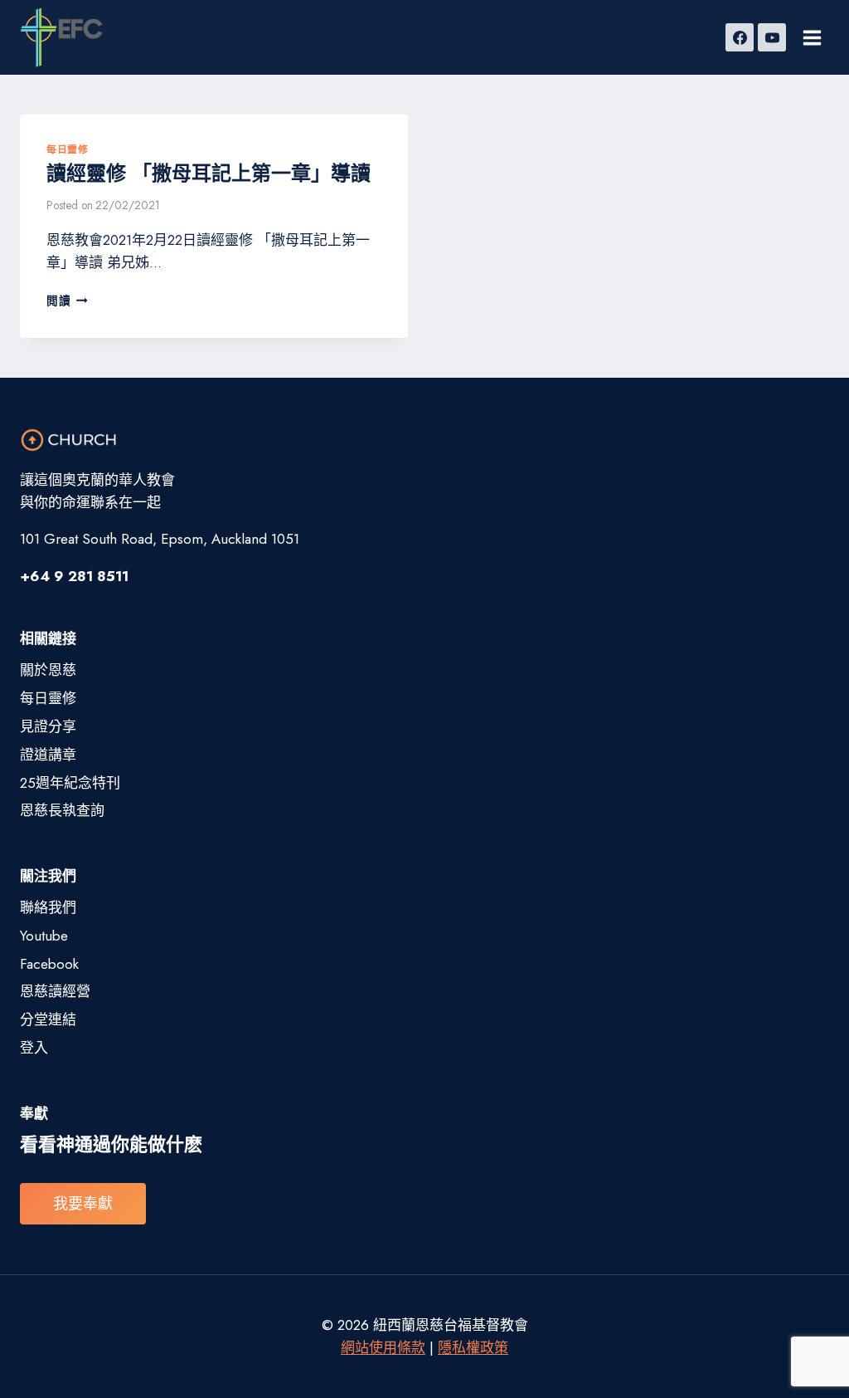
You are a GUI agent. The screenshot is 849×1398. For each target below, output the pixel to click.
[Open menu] (811, 37)
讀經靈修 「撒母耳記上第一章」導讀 (208, 173)
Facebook (49, 964)
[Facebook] (739, 37)
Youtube (44, 936)
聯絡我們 (48, 907)
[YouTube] (772, 37)
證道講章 (48, 755)
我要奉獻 (83, 1204)
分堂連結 (48, 1019)
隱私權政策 (473, 1347)
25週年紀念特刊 (70, 783)
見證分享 (48, 726)
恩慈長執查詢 (62, 810)
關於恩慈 (48, 670)
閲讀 (67, 300)
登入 (34, 1048)
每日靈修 (67, 149)
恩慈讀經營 (55, 991)
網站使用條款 (383, 1347)
